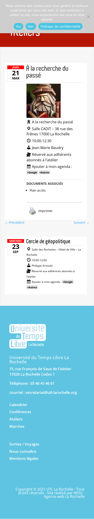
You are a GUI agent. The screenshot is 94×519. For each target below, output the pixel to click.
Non (31, 26)
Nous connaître (22, 451)
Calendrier (18, 404)
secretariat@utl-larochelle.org (51, 392)
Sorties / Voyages (24, 444)
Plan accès (38, 190)
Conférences (20, 411)
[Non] (88, 16)
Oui (18, 26)
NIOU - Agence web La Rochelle (64, 494)
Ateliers (16, 419)
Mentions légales (24, 458)
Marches (16, 426)
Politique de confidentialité (60, 26)
